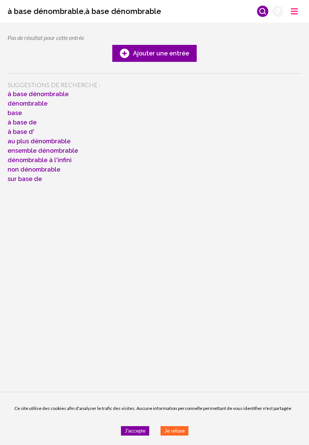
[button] (84, 11)
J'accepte (135, 431)
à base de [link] (22, 122)
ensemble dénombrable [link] (43, 150)
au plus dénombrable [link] (39, 141)
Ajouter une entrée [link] (161, 53)
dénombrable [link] (27, 103)
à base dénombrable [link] (38, 94)
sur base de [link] (25, 179)
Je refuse (174, 431)
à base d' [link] (21, 131)
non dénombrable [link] (34, 169)
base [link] (15, 113)
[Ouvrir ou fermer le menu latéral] (294, 11)
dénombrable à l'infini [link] (40, 160)
